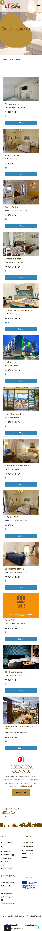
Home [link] (4, 60)
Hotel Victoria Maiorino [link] (17, 465)
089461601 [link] (7, 894)
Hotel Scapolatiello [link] (14, 414)
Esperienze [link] (7, 851)
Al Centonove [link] (12, 104)
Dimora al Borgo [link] (13, 258)
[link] (2, 2)
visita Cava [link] (28, 843)
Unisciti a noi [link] (7, 858)
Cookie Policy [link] (8, 868)
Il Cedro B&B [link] (11, 517)
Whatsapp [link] (7, 897)
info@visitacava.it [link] (8, 903)
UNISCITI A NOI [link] (21, 793)
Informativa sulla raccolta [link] (13, 928)
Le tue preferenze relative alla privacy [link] (23, 925)
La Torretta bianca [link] (14, 568)
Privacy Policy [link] (8, 865)
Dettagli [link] (21, 123)
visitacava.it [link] (28, 846)
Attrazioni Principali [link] (8, 848)
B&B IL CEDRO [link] (12, 155)
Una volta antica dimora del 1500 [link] (19, 728)
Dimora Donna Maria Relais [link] (18, 310)
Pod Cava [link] (28, 857)
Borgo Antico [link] (12, 207)
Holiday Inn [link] (10, 362)
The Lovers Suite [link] (13, 671)
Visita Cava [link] (28, 854)
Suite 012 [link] (9, 620)
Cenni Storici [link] (7, 843)
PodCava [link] (6, 862)
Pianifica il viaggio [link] (9, 855)
